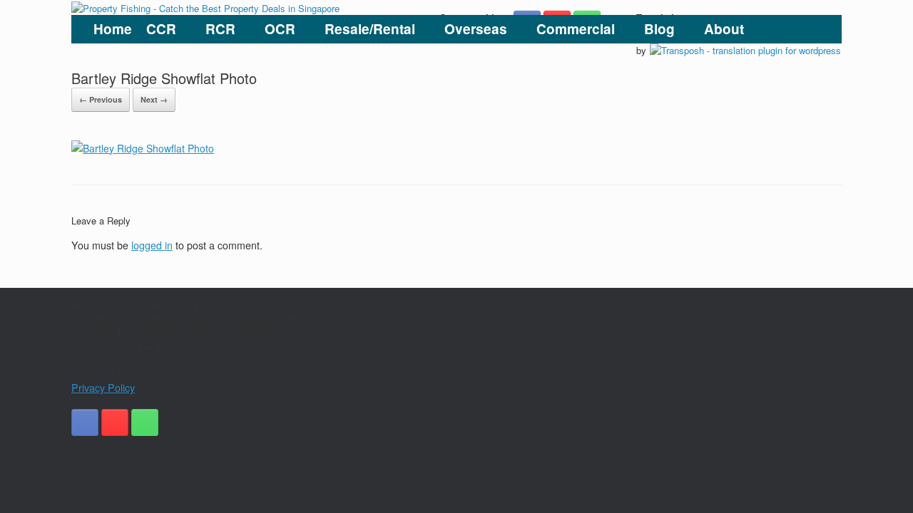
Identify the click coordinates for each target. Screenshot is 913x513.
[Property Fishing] (205, 7)
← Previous (100, 99)
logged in (152, 245)
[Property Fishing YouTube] (114, 422)
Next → (154, 99)
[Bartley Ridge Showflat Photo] (142, 148)
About (724, 28)
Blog (659, 28)
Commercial (575, 28)
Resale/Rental (370, 28)
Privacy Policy (103, 387)
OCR (280, 28)
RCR (220, 28)
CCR (161, 28)
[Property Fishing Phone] (144, 422)
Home (112, 28)
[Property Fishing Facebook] (84, 422)
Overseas (475, 28)
